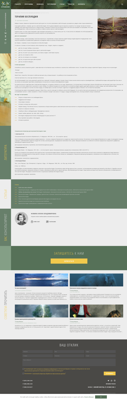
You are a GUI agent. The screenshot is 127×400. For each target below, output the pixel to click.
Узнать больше (89, 397)
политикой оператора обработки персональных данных (49, 373)
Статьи (62, 4)
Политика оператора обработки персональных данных (103, 393)
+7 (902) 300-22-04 (27, 384)
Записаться (69, 261)
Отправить (109, 373)
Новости (71, 4)
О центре (18, 4)
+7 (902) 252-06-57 (27, 387)
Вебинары (40, 4)
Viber (114, 380)
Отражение (5, 4)
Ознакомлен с (45, 373)
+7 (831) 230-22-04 (27, 380)
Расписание (52, 221)
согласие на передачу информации (47, 369)
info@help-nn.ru (111, 384)
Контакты (81, 4)
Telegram (5, 39)
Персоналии (51, 4)
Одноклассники (5, 36)
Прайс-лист (37, 221)
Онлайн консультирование (5, 21)
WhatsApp (5, 43)
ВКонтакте (5, 33)
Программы (29, 4)
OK (101, 397)
